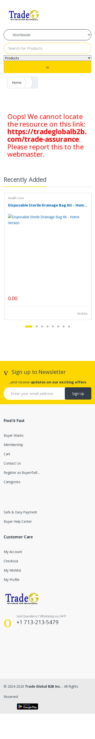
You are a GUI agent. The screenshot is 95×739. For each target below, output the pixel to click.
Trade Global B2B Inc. (43, 686)
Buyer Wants (13, 435)
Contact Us (12, 463)
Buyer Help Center (18, 521)
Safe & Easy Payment (20, 512)
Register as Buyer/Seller (22, 472)
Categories (12, 481)
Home (16, 82)
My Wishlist (12, 570)
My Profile (11, 579)
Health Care (16, 198)
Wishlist (81, 314)
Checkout (11, 561)
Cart (7, 454)
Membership (13, 444)
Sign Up (78, 393)
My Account (13, 551)
